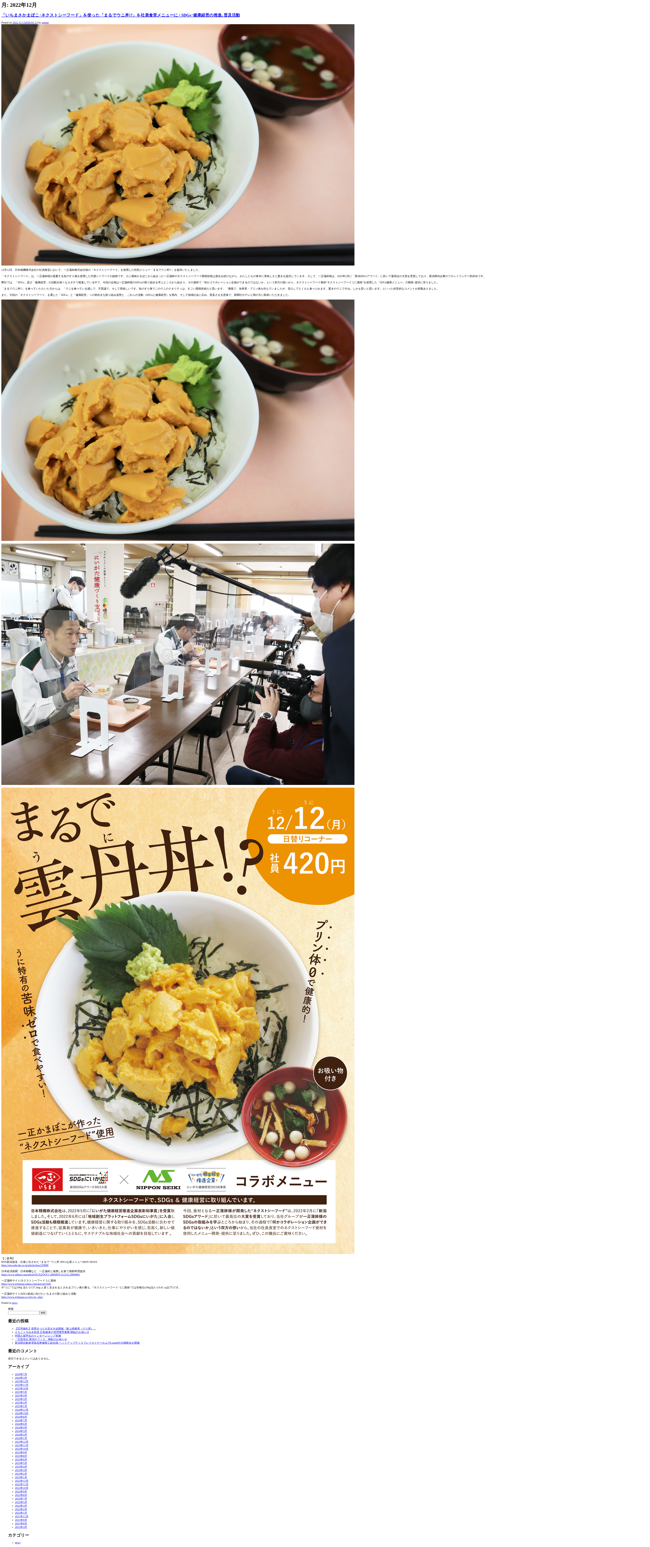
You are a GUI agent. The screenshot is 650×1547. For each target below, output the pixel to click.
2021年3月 (21, 1527)
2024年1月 (21, 1438)
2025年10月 (21, 1388)
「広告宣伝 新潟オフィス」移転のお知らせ (41, 1339)
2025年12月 (21, 1381)
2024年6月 (21, 1424)
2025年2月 (21, 1402)
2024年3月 (21, 1431)
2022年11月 (21, 1484)
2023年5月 (21, 1463)
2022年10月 (21, 1488)
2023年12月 (21, 1441)
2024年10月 (21, 1413)
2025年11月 (21, 1385)
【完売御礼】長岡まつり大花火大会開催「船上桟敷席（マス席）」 (55, 1328)
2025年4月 (21, 1395)
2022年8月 (21, 1495)
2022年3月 (21, 1505)
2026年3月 (21, 1377)
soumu (45, 22)
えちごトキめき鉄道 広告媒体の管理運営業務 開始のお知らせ (52, 1332)
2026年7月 (21, 1374)
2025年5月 (21, 1392)
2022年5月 (21, 1502)
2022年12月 (21, 1480)
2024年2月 (21, 1434)
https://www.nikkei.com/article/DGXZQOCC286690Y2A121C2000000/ (40, 1274)
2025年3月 (21, 1399)
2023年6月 (21, 1459)
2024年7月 (21, 1420)
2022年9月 (21, 1491)
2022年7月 (21, 1498)
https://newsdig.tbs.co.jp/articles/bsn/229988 (24, 1265)
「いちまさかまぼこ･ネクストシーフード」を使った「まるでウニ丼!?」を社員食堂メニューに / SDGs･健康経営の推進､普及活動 (120, 15)
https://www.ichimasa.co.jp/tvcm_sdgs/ (22, 1297)
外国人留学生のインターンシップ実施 (38, 1335)
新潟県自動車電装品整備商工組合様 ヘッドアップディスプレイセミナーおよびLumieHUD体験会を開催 (77, 1342)
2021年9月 (21, 1520)
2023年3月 (21, 1470)
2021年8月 (21, 1523)
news (14, 1302)
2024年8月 (21, 1417)
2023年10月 (21, 1448)
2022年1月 (21, 1512)
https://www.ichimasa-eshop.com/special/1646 (26, 1283)
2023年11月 (21, 1445)
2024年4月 (21, 1427)
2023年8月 (21, 1456)
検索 (11, 1308)
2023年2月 (21, 1473)
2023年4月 (21, 1466)
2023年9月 (21, 1452)
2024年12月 (21, 1409)
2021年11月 (21, 1516)
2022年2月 (21, 1509)
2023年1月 (21, 1477)
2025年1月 (21, 1406)
